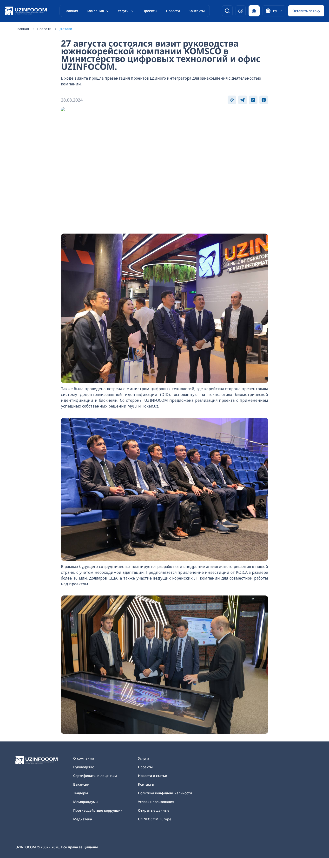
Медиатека (82, 819)
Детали (65, 29)
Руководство (83, 767)
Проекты (150, 10)
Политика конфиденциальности (165, 793)
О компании (83, 758)
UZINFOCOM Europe (154, 819)
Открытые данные (153, 810)
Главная (71, 10)
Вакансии (81, 784)
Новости (173, 10)
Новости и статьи (152, 775)
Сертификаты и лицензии (95, 775)
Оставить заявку (306, 10)
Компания (95, 10)
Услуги (123, 10)
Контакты (197, 10)
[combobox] (274, 10)
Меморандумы (85, 801)
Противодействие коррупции (98, 810)
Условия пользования (156, 801)
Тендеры (80, 793)
